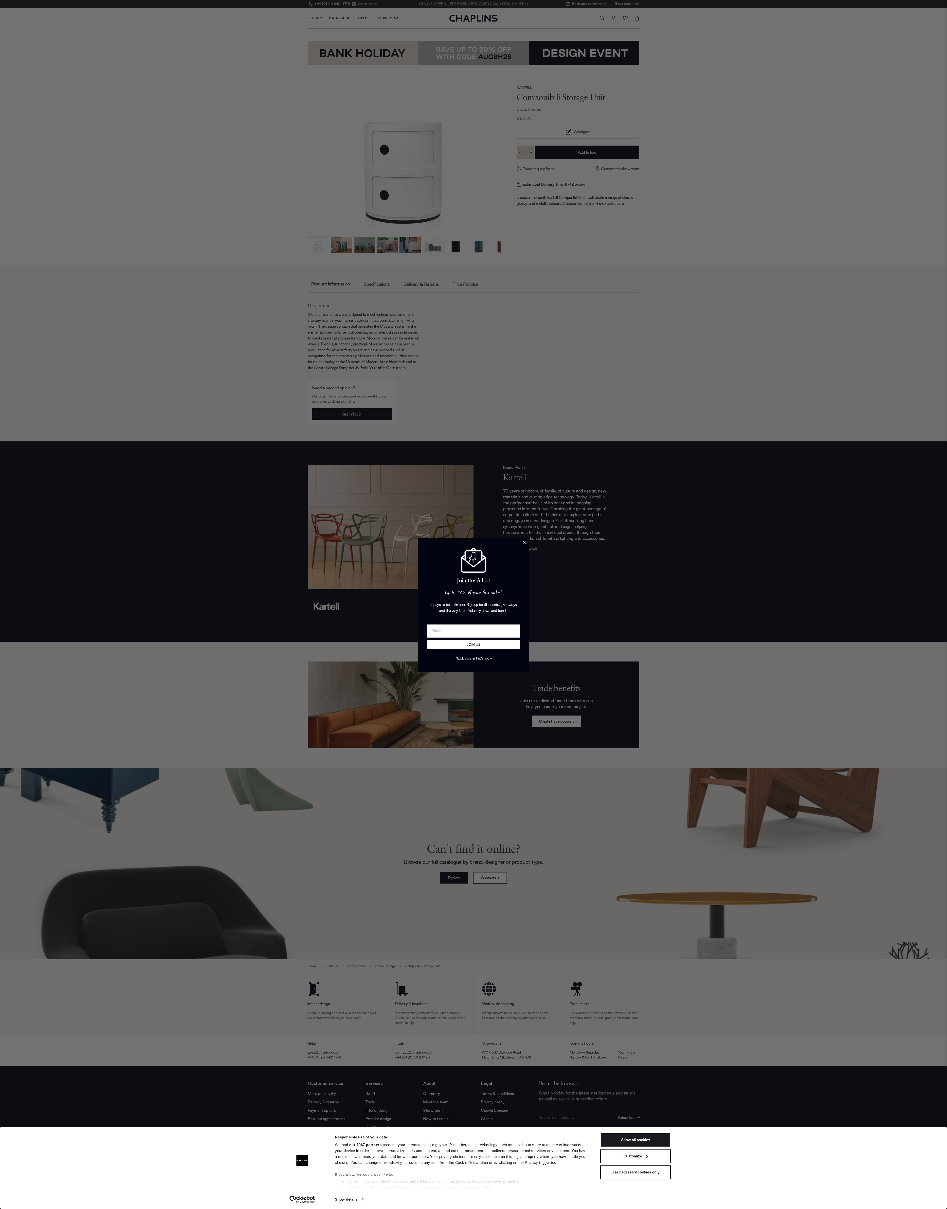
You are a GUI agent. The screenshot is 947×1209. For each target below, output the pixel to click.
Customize (632, 1156)
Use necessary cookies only (635, 1172)
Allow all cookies (635, 1140)
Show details (346, 1199)
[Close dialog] (524, 542)
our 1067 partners (365, 1145)
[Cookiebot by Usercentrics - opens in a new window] (302, 1199)
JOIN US (473, 644)
